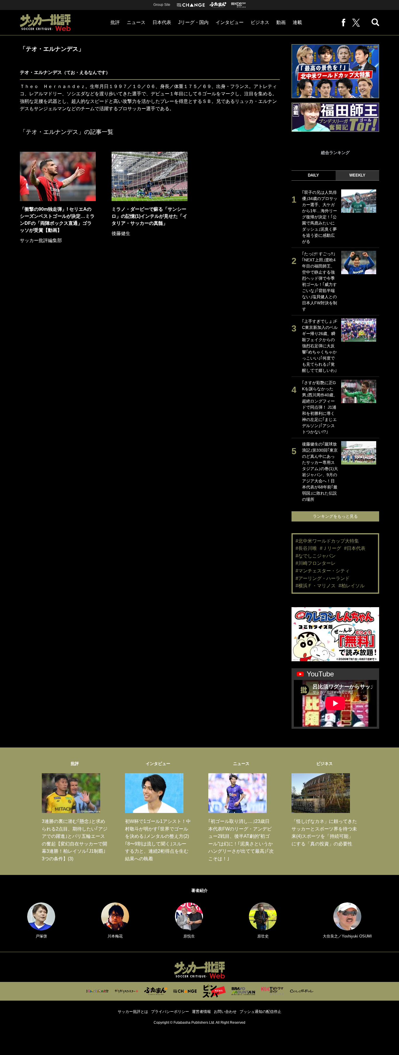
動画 (281, 22)
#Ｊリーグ (330, 548)
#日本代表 (354, 548)
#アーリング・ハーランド (323, 578)
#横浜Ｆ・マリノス (316, 585)
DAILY (313, 175)
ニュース (136, 22)
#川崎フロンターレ (316, 563)
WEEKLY (357, 175)
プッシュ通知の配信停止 (260, 1011)
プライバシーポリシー (170, 1011)
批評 (115, 22)
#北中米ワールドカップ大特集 (327, 540)
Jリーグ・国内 (193, 22)
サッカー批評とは (133, 1011)
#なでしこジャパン (316, 555)
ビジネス (260, 22)
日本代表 (161, 22)
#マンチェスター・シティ (323, 570)
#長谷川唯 (306, 548)
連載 (297, 22)
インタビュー (230, 22)
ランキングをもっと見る (335, 516)
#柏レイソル (352, 585)
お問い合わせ (225, 1011)
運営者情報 (201, 1011)
